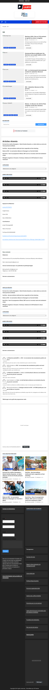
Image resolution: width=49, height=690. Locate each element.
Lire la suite (29, 48)
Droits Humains (12, 47)
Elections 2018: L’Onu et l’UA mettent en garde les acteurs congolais (13, 42)
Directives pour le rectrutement (34, 603)
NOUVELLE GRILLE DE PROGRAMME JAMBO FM (11, 446)
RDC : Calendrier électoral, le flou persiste (13, 92)
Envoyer (6, 551)
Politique (11, 115)
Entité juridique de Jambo (32, 581)
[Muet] (41, 178)
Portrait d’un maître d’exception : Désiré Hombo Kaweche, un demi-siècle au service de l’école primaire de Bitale (13, 475)
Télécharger (26, 446)
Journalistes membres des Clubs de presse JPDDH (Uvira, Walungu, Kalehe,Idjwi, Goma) (24, 239)
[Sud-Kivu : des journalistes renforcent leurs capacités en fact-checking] (35, 463)
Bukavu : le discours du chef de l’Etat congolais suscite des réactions (13, 109)
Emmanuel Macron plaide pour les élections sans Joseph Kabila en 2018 (13, 59)
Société (15, 115)
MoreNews (29, 688)
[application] (24, 178)
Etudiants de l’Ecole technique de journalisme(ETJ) (14, 236)
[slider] (44, 178)
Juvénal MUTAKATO (7, 207)
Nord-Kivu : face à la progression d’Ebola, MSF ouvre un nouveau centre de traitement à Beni (34, 498)
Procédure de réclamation (32, 619)
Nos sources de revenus (32, 627)
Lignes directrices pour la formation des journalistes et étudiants (36, 611)
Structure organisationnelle (33, 588)
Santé (10, 493)
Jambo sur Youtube (41, 22)
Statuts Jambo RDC (30, 682)
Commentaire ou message (9, 539)
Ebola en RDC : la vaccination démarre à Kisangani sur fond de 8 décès (20, 151)
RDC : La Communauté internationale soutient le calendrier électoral (13, 76)
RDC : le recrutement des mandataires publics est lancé (30, 365)
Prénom (4, 523)
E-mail (5, 532)
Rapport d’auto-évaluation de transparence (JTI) (33, 565)
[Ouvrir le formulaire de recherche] (30, 22)
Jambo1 (27, 39)
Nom (4, 529)
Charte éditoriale (30, 573)
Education (6, 468)
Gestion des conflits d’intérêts (33, 595)
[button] (2, 21)
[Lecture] (4, 178)
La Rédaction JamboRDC (13, 358)
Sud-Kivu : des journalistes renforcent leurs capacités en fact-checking (20, 148)
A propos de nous (30, 557)
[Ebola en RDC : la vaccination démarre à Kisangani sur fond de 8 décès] (13, 488)
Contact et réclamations (9, 508)
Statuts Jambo (30, 634)
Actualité (6, 47)
